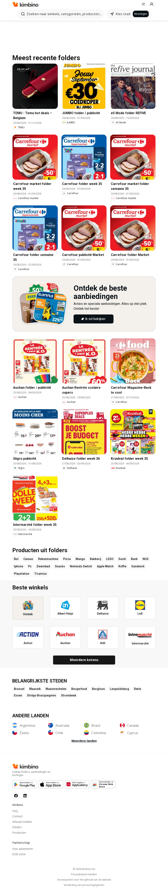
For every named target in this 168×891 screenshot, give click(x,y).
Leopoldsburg (119, 688)
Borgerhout (79, 688)
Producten (19, 833)
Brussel (19, 688)
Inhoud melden (22, 822)
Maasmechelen (56, 688)
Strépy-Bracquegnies (41, 695)
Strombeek (68, 695)
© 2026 (84, 869)
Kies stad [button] (123, 14)
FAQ (15, 811)
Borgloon (98, 688)
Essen (18, 695)
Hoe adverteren (22, 849)
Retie (137, 688)
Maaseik (35, 688)
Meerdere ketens (84, 660)
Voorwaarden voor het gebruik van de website (84, 879)
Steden (17, 827)
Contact (17, 816)
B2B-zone (19, 854)
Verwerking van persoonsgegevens (84, 885)
